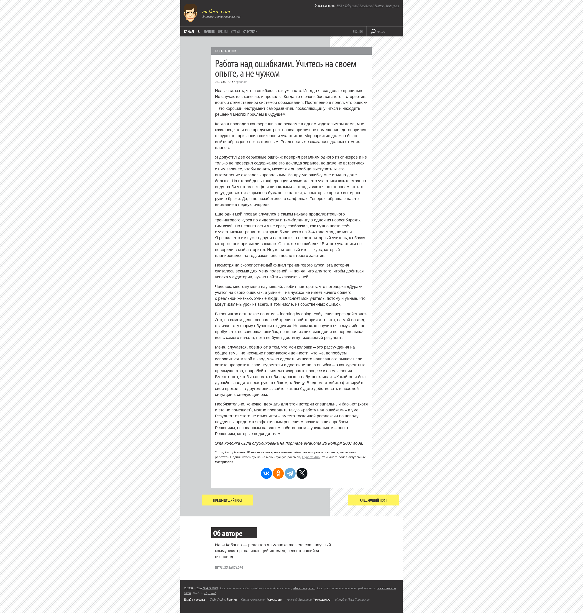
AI (199, 31)
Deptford (210, 593)
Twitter (378, 5)
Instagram (392, 5)
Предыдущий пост (228, 500)
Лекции (223, 31)
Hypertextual (311, 457)
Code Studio (217, 599)
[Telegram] (290, 473)
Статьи (235, 31)
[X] (302, 473)
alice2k (339, 599)
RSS (339, 5)
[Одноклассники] (278, 473)
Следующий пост (373, 500)
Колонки (230, 51)
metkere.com (216, 11)
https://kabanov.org (229, 567)
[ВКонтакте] (266, 473)
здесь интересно (304, 588)
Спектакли (250, 31)
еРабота (241, 82)
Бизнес (219, 51)
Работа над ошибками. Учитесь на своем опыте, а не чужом (286, 68)
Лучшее (209, 31)
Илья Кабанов (210, 588)
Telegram (351, 5)
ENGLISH (358, 31)
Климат (189, 31)
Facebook (365, 5)
